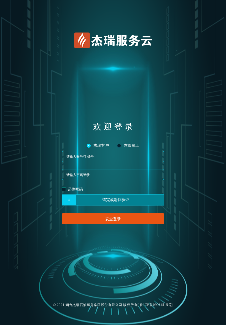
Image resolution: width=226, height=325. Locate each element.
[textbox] (113, 156)
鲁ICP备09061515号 (155, 305)
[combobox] (113, 156)
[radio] (98, 145)
